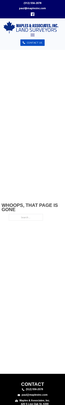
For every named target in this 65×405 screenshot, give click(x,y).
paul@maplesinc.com (32, 8)
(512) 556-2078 (32, 3)
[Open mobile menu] (33, 35)
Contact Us (34, 42)
